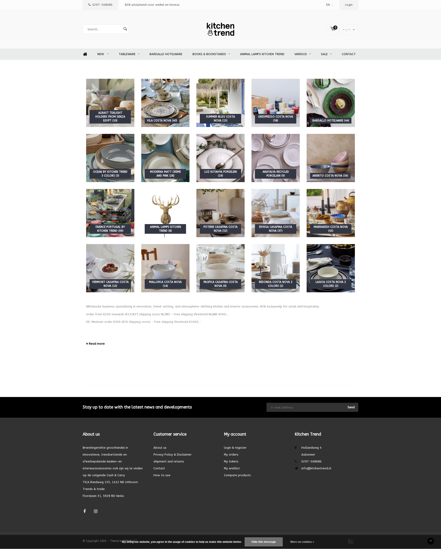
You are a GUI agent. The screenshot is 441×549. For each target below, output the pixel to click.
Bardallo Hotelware (166, 54)
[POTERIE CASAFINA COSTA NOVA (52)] (220, 213)
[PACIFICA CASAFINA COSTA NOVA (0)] (220, 268)
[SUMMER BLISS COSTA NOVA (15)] (220, 102)
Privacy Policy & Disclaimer (172, 454)
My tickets (231, 461)
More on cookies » (302, 541)
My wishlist (232, 468)
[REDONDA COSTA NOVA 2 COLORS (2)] (276, 268)
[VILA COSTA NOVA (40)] (165, 102)
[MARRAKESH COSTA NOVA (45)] (331, 213)
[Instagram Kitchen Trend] (95, 511)
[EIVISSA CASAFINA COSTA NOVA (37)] (276, 213)
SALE (324, 54)
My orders (231, 454)
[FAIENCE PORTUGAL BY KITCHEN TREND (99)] (110, 213)
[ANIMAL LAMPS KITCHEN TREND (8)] (165, 213)
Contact (349, 54)
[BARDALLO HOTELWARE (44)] (331, 102)
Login (349, 4)
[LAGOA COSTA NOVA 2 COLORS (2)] (331, 268)
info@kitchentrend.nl (316, 468)
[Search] (125, 29)
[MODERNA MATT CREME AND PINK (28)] (165, 158)
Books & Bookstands (209, 54)
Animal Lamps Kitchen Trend (262, 54)
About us (160, 447)
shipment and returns (168, 461)
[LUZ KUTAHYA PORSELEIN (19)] (220, 158)
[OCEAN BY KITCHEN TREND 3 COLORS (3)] (110, 158)
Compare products (237, 475)
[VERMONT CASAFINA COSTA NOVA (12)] (110, 268)
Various (300, 54)
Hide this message (264, 541)
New (101, 54)
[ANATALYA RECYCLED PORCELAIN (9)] (276, 158)
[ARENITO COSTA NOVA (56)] (331, 158)
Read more (96, 343)
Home (85, 54)
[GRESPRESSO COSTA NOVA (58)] (276, 102)
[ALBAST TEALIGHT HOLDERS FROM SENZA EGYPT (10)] (110, 102)
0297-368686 (102, 4)
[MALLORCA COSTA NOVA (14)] (165, 268)
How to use (161, 475)
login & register (235, 447)
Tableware (127, 54)
